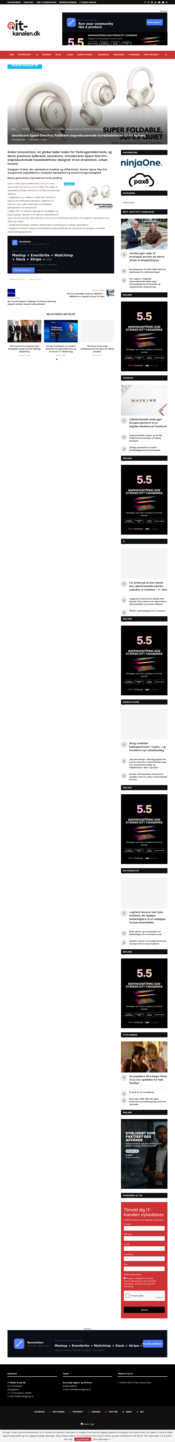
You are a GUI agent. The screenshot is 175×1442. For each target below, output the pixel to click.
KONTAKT (29, 2)
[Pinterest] (152, 2)
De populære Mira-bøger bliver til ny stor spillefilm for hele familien (148, 1080)
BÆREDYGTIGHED (84, 54)
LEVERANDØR (134, 54)
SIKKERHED (46, 54)
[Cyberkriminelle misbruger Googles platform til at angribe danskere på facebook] (144, 400)
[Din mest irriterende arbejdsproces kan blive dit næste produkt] (61, 331)
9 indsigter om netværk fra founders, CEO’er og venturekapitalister (97, 349)
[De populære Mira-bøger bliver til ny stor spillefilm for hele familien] (144, 1057)
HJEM (12, 54)
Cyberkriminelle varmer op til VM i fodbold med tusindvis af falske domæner (146, 438)
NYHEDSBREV (14, 2)
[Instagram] (148, 2)
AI (37, 54)
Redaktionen (19, 139)
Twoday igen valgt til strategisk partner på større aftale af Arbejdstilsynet (146, 257)
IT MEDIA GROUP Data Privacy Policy (134, 1382)
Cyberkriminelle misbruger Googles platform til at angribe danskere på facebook (148, 423)
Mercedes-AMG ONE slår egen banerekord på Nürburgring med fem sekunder (147, 1102)
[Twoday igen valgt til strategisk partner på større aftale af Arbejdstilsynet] (144, 234)
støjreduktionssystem (27, 187)
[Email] (163, 2)
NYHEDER (25, 129)
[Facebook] (145, 2)
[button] (11, 339)
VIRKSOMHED (118, 54)
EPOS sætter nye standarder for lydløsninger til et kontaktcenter (145, 933)
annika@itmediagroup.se (80, 1389)
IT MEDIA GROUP (87, 2)
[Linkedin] (155, 2)
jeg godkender (82, 1439)
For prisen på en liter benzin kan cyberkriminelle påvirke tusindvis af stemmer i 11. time (148, 586)
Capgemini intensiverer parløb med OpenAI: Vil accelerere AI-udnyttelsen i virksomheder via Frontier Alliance (148, 601)
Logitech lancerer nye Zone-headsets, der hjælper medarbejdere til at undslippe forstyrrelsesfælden (147, 917)
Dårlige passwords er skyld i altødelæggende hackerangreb (144, 448)
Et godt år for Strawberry (141, 1092)
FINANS (70, 54)
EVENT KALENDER (151, 54)
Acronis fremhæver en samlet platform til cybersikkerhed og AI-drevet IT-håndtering (24, 349)
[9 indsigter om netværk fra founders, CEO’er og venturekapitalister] (97, 331)
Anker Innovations (17, 279)
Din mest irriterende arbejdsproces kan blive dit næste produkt (61, 349)
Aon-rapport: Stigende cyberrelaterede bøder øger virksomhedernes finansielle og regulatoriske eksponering (144, 282)
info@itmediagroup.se (23, 1396)
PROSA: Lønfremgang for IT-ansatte (147, 610)
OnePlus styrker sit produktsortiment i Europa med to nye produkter (148, 942)
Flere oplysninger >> (102, 1439)
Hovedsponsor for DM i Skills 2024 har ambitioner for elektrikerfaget (147, 270)
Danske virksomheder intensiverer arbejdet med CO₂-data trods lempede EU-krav (148, 777)
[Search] (166, 55)
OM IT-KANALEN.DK (46, 2)
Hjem (14, 129)
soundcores (44, 183)
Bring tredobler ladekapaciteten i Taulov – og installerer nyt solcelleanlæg (147, 747)
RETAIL (58, 54)
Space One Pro (35, 279)
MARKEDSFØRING (68, 2)
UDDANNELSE (103, 54)
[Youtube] (159, 2)
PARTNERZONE (24, 54)
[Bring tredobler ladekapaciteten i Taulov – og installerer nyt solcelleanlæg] (144, 724)
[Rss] (166, 2)
